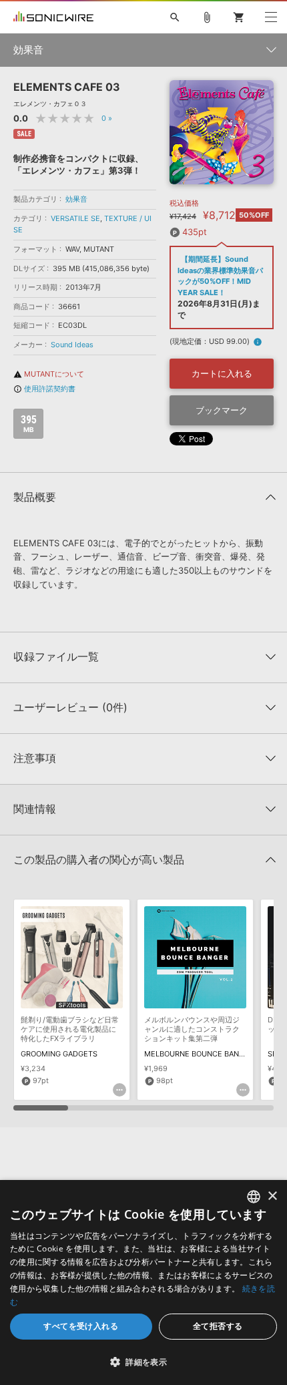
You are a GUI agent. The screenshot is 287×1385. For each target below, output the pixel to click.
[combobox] (253, 1196)
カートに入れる (222, 373)
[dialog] (143, 1282)
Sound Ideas (72, 344)
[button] (143, 1362)
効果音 (76, 199)
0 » (106, 118)
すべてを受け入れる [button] (80, 1326)
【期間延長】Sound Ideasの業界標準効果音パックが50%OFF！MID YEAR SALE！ (220, 275)
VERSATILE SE (75, 218)
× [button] (272, 1196)
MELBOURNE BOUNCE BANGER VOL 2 (210, 1053)
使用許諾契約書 (44, 388)
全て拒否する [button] (217, 1326)
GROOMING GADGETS (59, 1053)
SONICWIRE (53, 17)
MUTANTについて (48, 374)
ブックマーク (222, 410)
